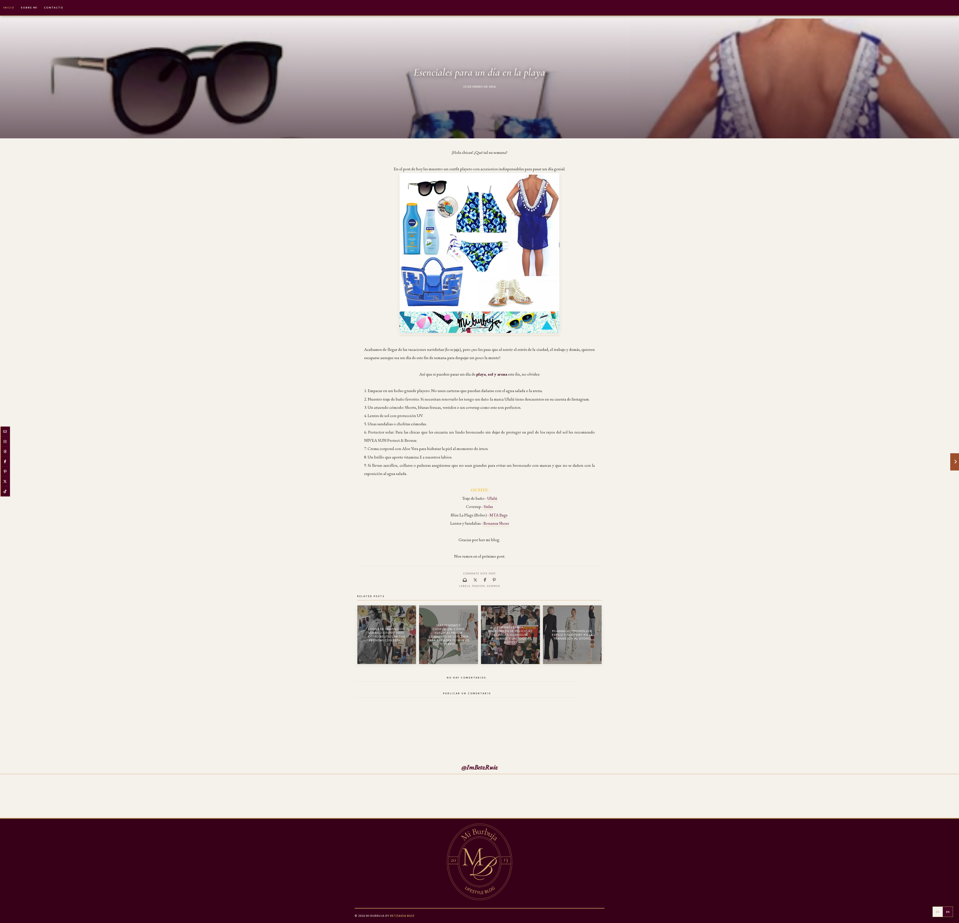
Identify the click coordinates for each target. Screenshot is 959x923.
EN (948, 911)
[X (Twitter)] (5, 481)
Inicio (8, 7)
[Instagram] (5, 442)
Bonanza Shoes (496, 523)
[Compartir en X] (475, 580)
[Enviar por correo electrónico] (465, 580)
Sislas (488, 506)
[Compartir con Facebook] (485, 580)
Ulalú (492, 498)
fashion (478, 586)
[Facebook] (5, 461)
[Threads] (5, 452)
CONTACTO (53, 7)
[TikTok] (5, 491)
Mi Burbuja (375, 915)
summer (493, 586)
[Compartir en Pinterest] (494, 580)
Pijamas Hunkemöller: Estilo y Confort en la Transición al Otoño (572, 634)
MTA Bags (498, 515)
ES (937, 911)
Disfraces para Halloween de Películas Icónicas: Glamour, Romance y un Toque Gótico (510, 634)
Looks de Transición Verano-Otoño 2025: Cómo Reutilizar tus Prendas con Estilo (386, 634)
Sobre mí (29, 7)
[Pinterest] (5, 471)
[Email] (5, 432)
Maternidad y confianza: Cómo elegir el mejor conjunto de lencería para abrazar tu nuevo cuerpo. (449, 634)
